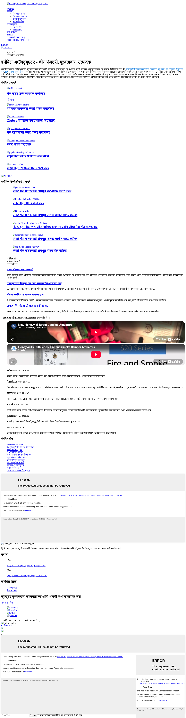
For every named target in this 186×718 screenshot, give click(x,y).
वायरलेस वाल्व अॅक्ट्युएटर (18, 470)
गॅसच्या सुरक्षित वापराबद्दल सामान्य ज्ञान (25, 294)
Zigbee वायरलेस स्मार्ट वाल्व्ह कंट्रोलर (30, 120)
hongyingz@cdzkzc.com (35, 575)
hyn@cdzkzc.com (15, 575)
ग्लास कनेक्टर (13, 468)
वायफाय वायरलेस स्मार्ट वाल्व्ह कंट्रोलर (30, 108)
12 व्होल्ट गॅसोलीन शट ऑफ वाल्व (20, 447)
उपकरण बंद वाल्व (157, 69)
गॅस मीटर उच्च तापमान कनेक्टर (26, 93)
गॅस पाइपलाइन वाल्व (21, 16)
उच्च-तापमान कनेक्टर (16, 460)
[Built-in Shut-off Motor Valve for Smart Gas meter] (24, 187)
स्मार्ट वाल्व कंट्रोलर (19, 144)
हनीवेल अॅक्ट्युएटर (15, 465)
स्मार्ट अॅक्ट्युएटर (14, 449)
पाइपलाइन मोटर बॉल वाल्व (28, 203)
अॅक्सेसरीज (18, 21)
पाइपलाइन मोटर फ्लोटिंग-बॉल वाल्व (28, 156)
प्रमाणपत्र (17, 29)
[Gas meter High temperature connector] (15, 88)
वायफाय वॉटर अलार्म (15, 462)
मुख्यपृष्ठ (10, 8)
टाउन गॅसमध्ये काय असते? (20, 269)
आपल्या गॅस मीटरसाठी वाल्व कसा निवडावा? (27, 305)
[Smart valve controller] (21, 140)
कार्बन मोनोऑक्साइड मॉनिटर (137, 69)
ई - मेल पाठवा (6, 625)
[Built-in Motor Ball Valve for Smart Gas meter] (26, 247)
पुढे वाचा (10, 100)
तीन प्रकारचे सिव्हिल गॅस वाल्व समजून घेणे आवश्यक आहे (34, 283)
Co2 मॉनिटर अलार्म (15, 452)
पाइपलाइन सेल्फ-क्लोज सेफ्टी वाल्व (28, 168)
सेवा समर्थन (12, 32)
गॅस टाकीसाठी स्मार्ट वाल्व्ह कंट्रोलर (28, 132)
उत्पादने (10, 11)
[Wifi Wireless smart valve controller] (18, 104)
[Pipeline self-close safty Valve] (15, 164)
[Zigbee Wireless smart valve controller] (15, 116)
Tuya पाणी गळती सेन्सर (15, 72)
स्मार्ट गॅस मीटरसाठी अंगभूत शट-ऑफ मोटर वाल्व (42, 191)
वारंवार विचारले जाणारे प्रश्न (18, 40)
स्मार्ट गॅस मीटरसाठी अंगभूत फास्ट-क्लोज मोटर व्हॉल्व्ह (45, 215)
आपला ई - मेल (8, 602)
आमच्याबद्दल (12, 24)
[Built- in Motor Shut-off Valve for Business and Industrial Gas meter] (32, 223)
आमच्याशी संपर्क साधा (16, 37)
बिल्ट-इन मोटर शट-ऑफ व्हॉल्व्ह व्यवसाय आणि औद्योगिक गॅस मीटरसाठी (55, 227)
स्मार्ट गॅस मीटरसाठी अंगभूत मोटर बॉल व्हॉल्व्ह (40, 250)
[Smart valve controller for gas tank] (18, 128)
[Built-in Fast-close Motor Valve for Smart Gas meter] (21, 211)
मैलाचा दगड (18, 27)
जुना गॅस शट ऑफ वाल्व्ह (17, 457)
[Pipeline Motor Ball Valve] (26, 199)
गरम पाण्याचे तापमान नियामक (19, 454)
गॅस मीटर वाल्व (19, 13)
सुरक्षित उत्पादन (19, 19)
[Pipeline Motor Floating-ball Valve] (20, 152)
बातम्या (10, 34)
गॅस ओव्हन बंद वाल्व (15, 444)
